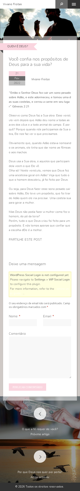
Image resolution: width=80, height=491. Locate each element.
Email (47, 316)
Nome (13, 316)
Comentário (17, 333)
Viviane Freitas (12, 4)
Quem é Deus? (17, 46)
